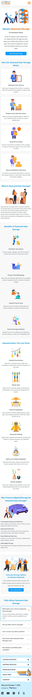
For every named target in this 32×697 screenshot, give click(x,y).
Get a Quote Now (16, 590)
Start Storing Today (16, 53)
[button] (16, 659)
